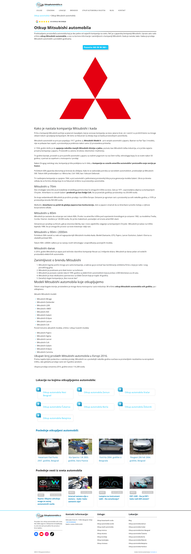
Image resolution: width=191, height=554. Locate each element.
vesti (41, 495)
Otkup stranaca (102, 543)
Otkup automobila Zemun (97, 392)
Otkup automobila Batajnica (57, 418)
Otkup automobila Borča (96, 406)
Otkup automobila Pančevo (138, 547)
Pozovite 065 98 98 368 (95, 47)
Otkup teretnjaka (102, 540)
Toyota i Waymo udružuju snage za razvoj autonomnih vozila (49, 501)
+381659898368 (71, 522)
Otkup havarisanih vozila (105, 520)
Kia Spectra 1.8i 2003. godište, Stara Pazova (78, 459)
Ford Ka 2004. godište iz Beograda (110, 459)
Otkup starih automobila (105, 527)
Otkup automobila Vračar (137, 392)
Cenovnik (50, 10)
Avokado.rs (153, 552)
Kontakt (121, 10)
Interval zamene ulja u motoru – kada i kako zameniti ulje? (78, 499)
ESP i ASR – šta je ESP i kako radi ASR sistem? (139, 497)
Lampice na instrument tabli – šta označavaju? (109, 497)
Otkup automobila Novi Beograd (139, 530)
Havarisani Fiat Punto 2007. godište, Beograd (48, 459)
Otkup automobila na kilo (105, 524)
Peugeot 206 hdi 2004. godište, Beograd (140, 459)
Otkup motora (102, 530)
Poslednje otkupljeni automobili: (57, 430)
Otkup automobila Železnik (138, 406)
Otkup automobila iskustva (93, 10)
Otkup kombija (102, 537)
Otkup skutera (102, 533)
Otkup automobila (41, 15)
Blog (112, 10)
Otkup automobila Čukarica (56, 406)
